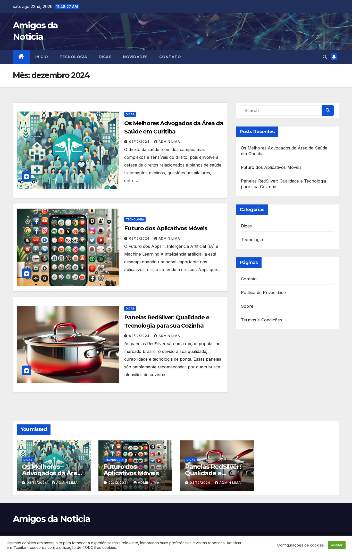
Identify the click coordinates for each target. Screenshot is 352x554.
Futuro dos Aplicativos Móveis (165, 228)
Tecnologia (73, 56)
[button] (325, 56)
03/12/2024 (139, 142)
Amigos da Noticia (51, 518)
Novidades (135, 56)
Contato (170, 56)
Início (41, 56)
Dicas (105, 56)
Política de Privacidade (263, 292)
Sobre (247, 306)
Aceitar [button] (336, 545)
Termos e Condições (261, 319)
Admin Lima (169, 142)
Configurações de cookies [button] (300, 545)
